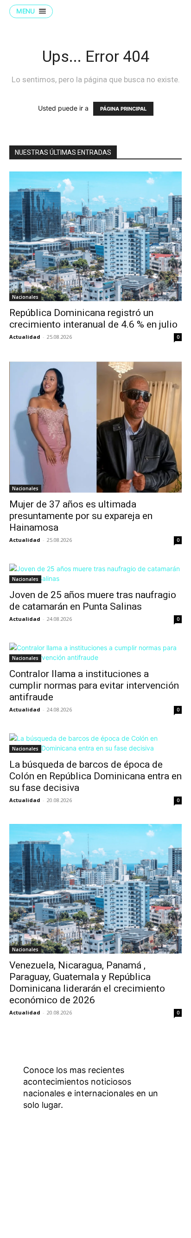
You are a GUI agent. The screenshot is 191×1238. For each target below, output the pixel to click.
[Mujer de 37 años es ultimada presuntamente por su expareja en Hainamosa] (95, 427)
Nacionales (25, 297)
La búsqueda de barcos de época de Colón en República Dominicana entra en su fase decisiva (95, 776)
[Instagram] (135, 1179)
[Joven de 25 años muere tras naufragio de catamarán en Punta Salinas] (95, 573)
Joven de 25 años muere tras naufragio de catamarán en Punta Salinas (92, 600)
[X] (158, 1179)
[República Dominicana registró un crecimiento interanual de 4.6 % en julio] (95, 236)
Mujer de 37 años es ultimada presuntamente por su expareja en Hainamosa (81, 516)
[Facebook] (112, 1179)
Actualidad (24, 336)
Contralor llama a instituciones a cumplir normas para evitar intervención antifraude (94, 685)
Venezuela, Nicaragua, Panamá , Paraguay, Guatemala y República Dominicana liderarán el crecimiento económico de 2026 (87, 983)
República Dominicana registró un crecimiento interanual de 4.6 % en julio (93, 318)
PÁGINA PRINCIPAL (123, 108)
